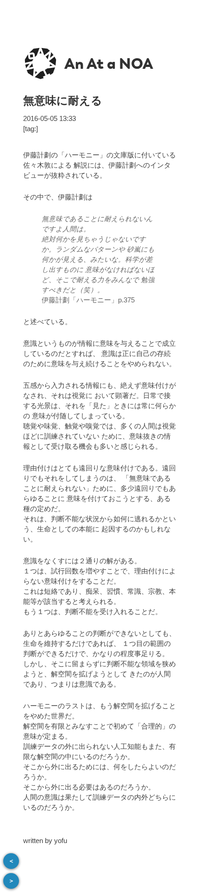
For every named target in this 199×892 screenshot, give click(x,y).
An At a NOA (108, 63)
